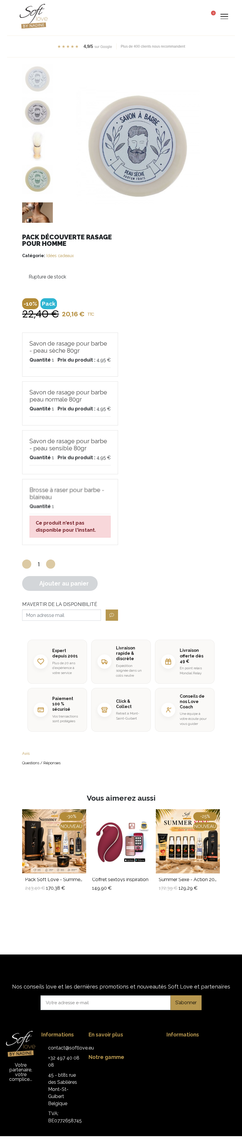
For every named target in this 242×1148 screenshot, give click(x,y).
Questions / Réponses (41, 763)
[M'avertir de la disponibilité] (112, 615)
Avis (26, 753)
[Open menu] (224, 16)
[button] (189, 16)
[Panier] (211, 16)
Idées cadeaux (60, 255)
